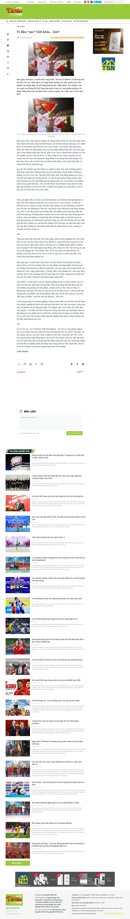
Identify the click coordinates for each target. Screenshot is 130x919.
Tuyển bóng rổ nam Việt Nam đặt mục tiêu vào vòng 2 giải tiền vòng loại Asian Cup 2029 (57, 477)
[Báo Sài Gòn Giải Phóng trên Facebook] (85, 2)
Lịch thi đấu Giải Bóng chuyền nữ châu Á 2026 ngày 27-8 (54, 619)
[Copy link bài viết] (8, 62)
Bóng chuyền (55, 21)
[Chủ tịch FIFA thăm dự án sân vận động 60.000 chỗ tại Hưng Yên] (18, 503)
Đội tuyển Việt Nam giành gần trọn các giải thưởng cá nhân (55, 803)
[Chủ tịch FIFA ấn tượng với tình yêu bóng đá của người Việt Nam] (18, 667)
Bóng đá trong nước (18, 21)
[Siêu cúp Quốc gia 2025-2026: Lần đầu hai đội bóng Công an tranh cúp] (18, 524)
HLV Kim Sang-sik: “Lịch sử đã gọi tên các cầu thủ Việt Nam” (56, 701)
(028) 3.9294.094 (12, 911)
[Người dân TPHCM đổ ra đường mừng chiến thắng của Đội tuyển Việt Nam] (18, 748)
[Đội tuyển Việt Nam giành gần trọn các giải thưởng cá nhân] (18, 809)
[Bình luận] (8, 68)
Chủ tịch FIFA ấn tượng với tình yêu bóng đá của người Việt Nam (57, 660)
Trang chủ (7, 21)
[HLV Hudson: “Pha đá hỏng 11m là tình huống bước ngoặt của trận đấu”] (18, 789)
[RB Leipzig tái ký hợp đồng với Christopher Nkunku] (18, 830)
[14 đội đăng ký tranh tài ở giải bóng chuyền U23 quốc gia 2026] (18, 605)
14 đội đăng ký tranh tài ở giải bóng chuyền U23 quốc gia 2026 (57, 598)
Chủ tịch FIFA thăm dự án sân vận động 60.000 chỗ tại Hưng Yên (57, 496)
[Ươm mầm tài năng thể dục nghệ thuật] (18, 544)
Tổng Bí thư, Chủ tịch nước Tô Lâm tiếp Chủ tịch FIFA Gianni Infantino (55, 722)
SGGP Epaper (78, 2)
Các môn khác (66, 21)
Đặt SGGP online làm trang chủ (114, 913)
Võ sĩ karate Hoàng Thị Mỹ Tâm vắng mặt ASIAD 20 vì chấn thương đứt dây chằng (58, 579)
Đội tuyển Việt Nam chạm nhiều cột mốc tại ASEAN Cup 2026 (56, 680)
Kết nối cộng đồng (81, 21)
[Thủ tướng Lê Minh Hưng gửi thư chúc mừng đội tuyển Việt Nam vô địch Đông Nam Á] (18, 565)
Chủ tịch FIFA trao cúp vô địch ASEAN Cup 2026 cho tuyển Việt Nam (57, 763)
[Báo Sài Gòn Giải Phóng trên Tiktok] (91, 2)
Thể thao (21, 26)
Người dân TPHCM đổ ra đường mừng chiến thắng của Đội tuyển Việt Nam (57, 742)
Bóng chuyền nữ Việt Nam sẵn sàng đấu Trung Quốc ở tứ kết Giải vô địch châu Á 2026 (58, 456)
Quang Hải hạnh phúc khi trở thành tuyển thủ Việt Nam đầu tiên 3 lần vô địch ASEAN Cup (58, 640)
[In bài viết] (8, 57)
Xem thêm (17, 863)
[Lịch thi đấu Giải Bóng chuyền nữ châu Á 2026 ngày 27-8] (18, 626)
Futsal (45, 21)
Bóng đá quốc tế (34, 21)
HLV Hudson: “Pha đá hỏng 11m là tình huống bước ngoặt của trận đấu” (58, 783)
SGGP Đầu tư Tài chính (56, 2)
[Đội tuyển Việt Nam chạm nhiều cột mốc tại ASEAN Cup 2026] (18, 687)
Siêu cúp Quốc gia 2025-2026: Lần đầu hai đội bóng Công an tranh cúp (58, 518)
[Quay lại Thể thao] (8, 74)
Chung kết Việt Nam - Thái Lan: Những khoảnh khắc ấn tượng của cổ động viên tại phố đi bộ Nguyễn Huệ (58, 844)
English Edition (42, 2)
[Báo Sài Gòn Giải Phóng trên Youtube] (88, 2)
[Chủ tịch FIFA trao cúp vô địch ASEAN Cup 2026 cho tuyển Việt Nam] (18, 769)
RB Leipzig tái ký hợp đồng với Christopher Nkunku (52, 823)
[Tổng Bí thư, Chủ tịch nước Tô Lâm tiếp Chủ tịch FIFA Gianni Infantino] (18, 728)
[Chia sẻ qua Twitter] (8, 45)
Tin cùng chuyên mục (20, 451)
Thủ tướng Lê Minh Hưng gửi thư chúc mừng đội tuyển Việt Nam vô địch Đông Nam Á (58, 559)
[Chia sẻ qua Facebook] (8, 39)
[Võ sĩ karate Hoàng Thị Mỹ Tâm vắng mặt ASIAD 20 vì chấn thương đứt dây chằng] (18, 585)
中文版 (68, 2)
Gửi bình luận (76, 433)
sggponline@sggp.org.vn (14, 914)
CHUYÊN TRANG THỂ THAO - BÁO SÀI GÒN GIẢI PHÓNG (14, 11)
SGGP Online (31, 2)
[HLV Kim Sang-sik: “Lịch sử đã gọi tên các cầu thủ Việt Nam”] (18, 707)
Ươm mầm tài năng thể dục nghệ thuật (47, 537)
